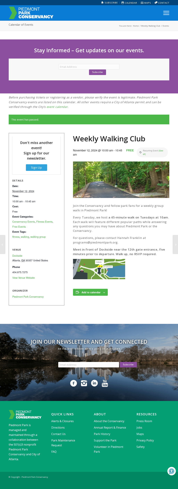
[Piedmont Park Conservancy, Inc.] (31, 12)
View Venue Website (23, 277)
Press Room (144, 421)
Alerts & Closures (62, 421)
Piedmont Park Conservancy (28, 296)
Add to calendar (91, 292)
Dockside (17, 255)
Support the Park (105, 440)
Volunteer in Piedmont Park (108, 449)
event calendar (57, 107)
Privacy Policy (145, 440)
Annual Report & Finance (110, 427)
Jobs (139, 427)
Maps (147, 2)
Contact (163, 2)
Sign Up (36, 167)
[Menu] (165, 12)
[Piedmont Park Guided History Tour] (2, 244)
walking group (38, 236)
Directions (58, 427)
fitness (15, 236)
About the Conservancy (109, 421)
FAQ (53, 452)
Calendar (130, 2)
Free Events (19, 226)
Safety (140, 447)
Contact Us (58, 434)
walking (25, 236)
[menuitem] (110, 3)
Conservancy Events (23, 221)
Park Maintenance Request (63, 442)
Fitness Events (44, 221)
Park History (102, 434)
